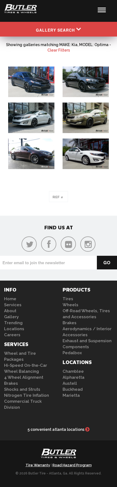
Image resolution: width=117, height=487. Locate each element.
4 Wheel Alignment (23, 377)
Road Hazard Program (72, 465)
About (10, 310)
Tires (68, 298)
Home (10, 298)
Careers (12, 334)
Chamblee (73, 371)
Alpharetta (73, 377)
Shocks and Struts (22, 389)
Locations (14, 328)
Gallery (11, 316)
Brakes (11, 383)
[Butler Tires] (58, 455)
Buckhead (73, 389)
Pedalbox (72, 352)
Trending (13, 322)
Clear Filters (58, 50)
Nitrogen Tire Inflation (26, 395)
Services (12, 304)
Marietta (71, 395)
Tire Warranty (38, 465)
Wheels (70, 304)
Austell (70, 383)
